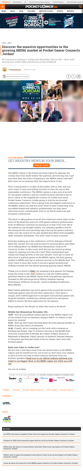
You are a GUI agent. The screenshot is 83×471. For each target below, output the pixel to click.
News (4, 11)
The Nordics (17, 2)
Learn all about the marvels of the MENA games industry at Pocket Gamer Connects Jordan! (41, 463)
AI (25, 2)
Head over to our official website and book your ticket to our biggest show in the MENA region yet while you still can (40, 361)
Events (60, 11)
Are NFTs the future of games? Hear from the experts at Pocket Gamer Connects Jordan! (39, 434)
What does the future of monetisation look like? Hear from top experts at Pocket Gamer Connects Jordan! (39, 448)
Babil (32, 271)
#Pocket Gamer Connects (33, 390)
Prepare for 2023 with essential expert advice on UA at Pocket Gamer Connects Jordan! (39, 440)
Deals (12, 11)
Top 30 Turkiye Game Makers (39, 2)
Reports (70, 11)
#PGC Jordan (51, 390)
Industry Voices (46, 11)
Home (4, 43)
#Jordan (16, 390)
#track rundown (66, 390)
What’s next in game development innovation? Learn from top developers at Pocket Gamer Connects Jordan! (41, 456)
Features (31, 11)
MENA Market (58, 2)
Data (21, 11)
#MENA (6, 390)
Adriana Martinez (15, 69)
